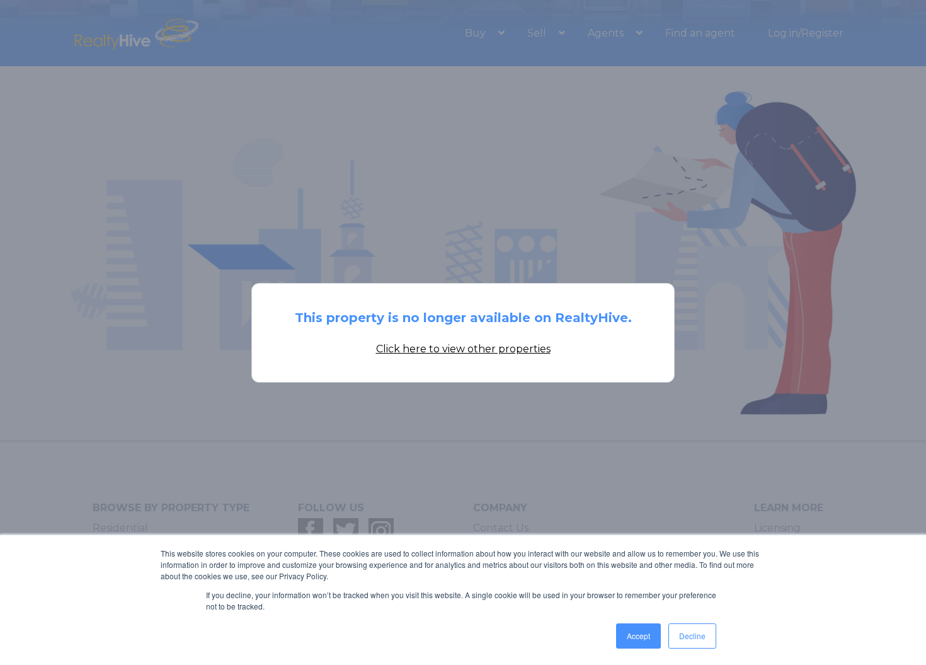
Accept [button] (638, 635)
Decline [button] (692, 635)
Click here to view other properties (463, 349)
